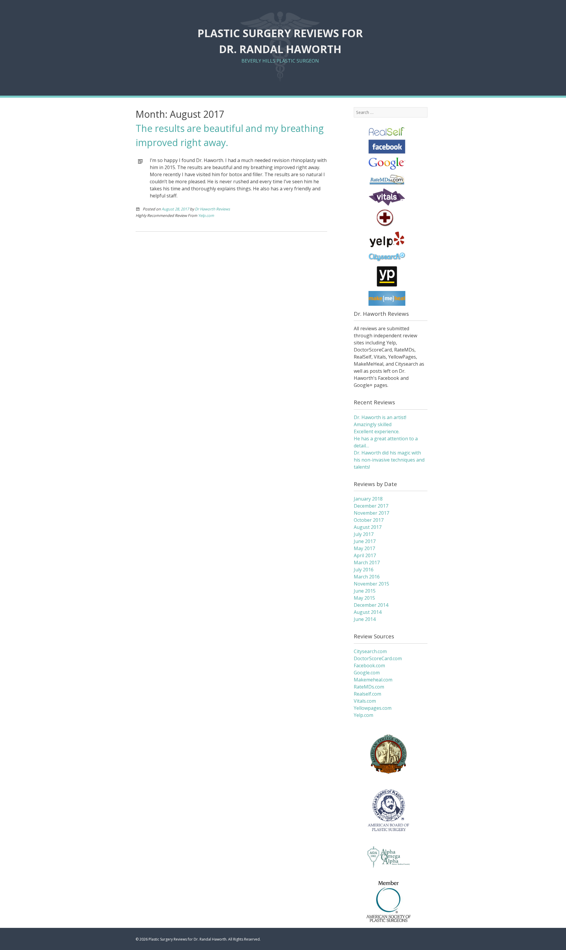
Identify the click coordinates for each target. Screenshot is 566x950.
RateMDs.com (369, 687)
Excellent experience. (376, 431)
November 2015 (371, 584)
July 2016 (364, 569)
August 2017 (367, 527)
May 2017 (364, 548)
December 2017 (371, 506)
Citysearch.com (370, 651)
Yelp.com (206, 215)
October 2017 (369, 520)
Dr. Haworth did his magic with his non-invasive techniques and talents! (389, 459)
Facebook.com (369, 665)
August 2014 (367, 612)
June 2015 (365, 591)
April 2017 (365, 555)
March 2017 (367, 562)
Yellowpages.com (372, 708)
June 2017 (365, 541)
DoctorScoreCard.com (378, 658)
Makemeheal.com (373, 679)
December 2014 (371, 605)
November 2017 (371, 513)
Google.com (367, 672)
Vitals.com (365, 701)
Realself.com (367, 694)
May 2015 (364, 598)
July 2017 (364, 534)
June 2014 (365, 619)
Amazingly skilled (372, 424)
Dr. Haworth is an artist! (380, 417)
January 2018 (368, 499)
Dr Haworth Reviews (212, 209)
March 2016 (367, 576)
